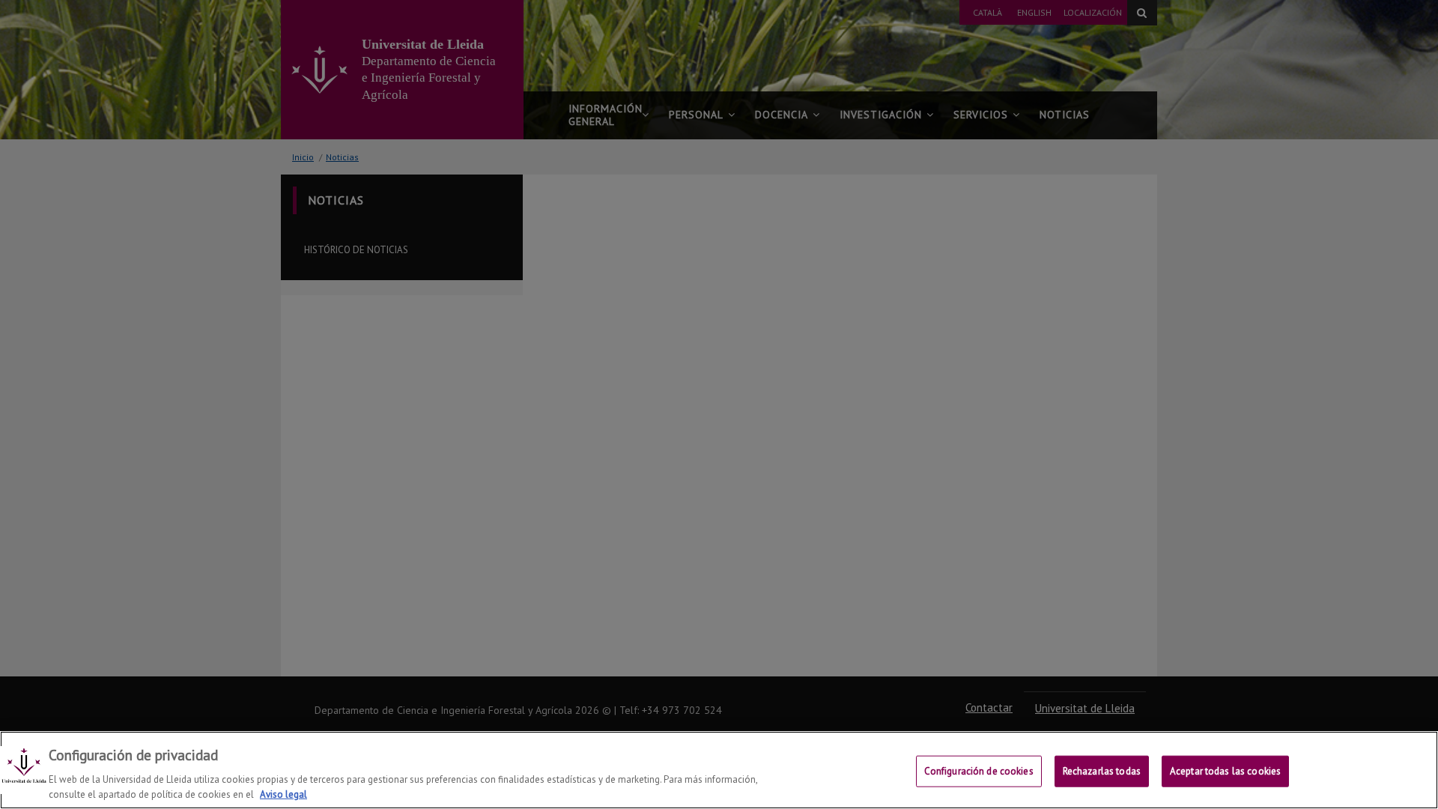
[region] (719, 770)
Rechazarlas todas (1102, 771)
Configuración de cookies (979, 771)
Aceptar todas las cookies (1225, 771)
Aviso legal (283, 793)
